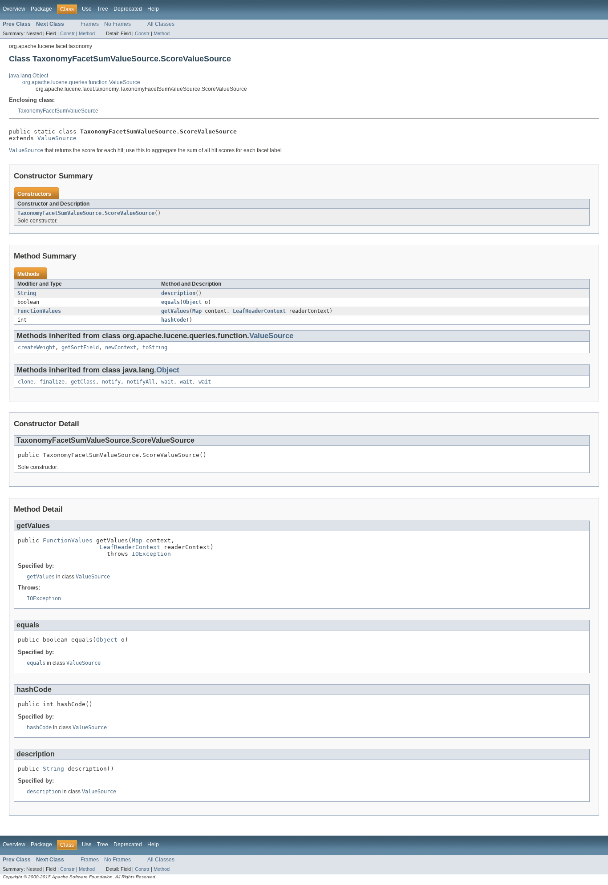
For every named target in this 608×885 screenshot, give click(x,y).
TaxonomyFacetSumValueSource (58, 111)
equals (170, 302)
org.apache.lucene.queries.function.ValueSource (81, 82)
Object (192, 302)
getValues (175, 311)
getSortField (80, 347)
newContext (120, 347)
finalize (52, 382)
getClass (83, 382)
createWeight (36, 347)
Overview (14, 9)
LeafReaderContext (259, 311)
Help (153, 9)
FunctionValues (39, 311)
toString (154, 347)
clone (25, 382)
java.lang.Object (28, 76)
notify (111, 382)
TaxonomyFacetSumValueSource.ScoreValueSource (85, 213)
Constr (67, 33)
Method (87, 33)
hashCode (173, 320)
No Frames (117, 24)
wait (167, 382)
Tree (102, 9)
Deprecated (127, 9)
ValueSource (57, 138)
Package (41, 9)
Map (197, 311)
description (178, 293)
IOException (151, 553)
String (26, 293)
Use (87, 9)
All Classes (160, 24)
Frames (90, 24)
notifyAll (141, 382)
